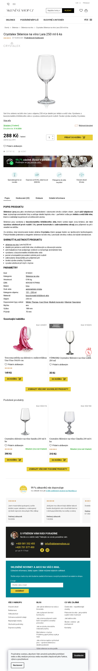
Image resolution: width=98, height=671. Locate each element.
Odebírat (19, 591)
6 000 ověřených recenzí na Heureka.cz (61, 491)
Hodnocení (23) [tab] (23, 198)
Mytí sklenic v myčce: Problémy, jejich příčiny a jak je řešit (47, 634)
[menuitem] (10, 20)
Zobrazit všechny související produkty (48, 389)
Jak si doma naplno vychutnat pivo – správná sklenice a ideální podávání (47, 642)
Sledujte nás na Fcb (42, 550)
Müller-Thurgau (32, 302)
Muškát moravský (56, 302)
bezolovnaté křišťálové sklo (37, 295)
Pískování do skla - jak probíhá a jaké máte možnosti (76, 614)
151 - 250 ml (31, 292)
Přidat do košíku (72, 137)
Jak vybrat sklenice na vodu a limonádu (47, 608)
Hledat (68, 10)
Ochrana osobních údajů (17, 617)
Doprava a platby (14, 628)
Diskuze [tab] (39, 198)
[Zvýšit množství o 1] (53, 136)
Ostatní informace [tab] (57, 198)
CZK (77, 3)
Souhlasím (79, 655)
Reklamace (12, 610)
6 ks (27, 286)
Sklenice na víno (32, 276)
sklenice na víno (12, 245)
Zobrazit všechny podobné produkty (48, 469)
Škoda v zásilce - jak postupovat (72, 623)
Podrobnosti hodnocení (34, 38)
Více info (7, 120)
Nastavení (17, 665)
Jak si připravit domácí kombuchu (44, 614)
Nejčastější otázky (15, 621)
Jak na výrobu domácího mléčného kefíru (45, 628)
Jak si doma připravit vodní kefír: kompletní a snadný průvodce (46, 620)
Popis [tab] (7, 198)
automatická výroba (34, 289)
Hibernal (67, 302)
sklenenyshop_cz (47, 550)
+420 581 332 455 (25, 543)
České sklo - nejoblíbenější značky (74, 608)
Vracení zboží (13, 607)
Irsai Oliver (43, 302)
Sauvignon (76, 302)
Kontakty (68, 628)
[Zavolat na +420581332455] (9, 3)
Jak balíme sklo (70, 618)
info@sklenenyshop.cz (57, 543)
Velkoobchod (13, 614)
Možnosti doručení (86, 125)
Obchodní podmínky (15, 624)
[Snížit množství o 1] (53, 139)
